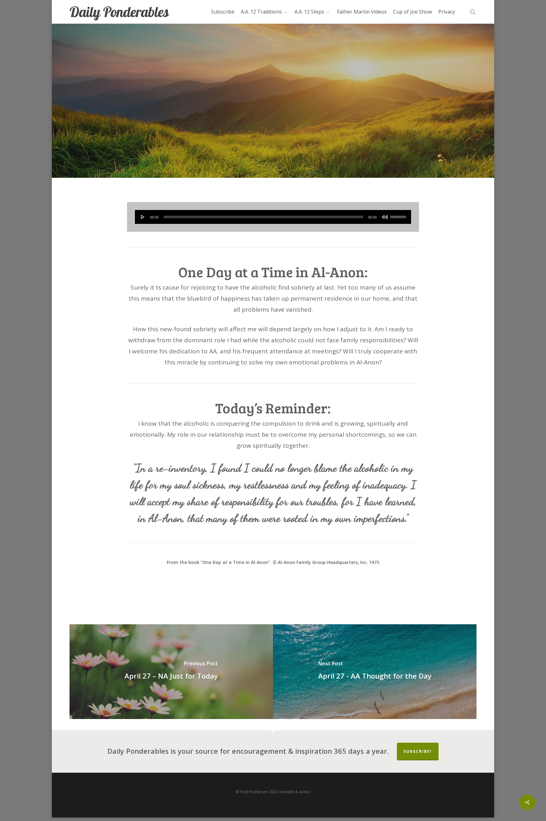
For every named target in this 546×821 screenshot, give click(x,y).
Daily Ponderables (119, 12)
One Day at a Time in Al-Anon (273, 138)
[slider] (399, 215)
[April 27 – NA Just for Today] (171, 671)
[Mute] (385, 217)
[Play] (143, 217)
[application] (273, 217)
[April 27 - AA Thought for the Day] (374, 671)
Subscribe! (417, 751)
